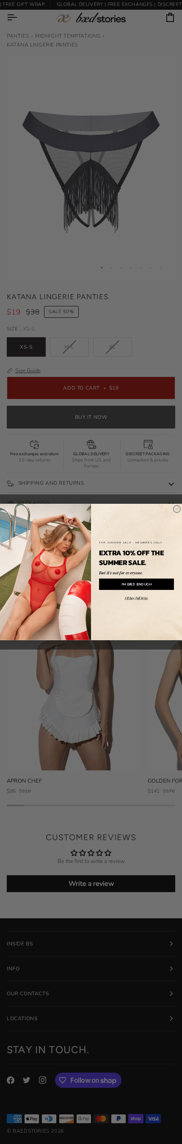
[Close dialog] (176, 509)
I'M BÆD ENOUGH (136, 584)
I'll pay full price (136, 598)
